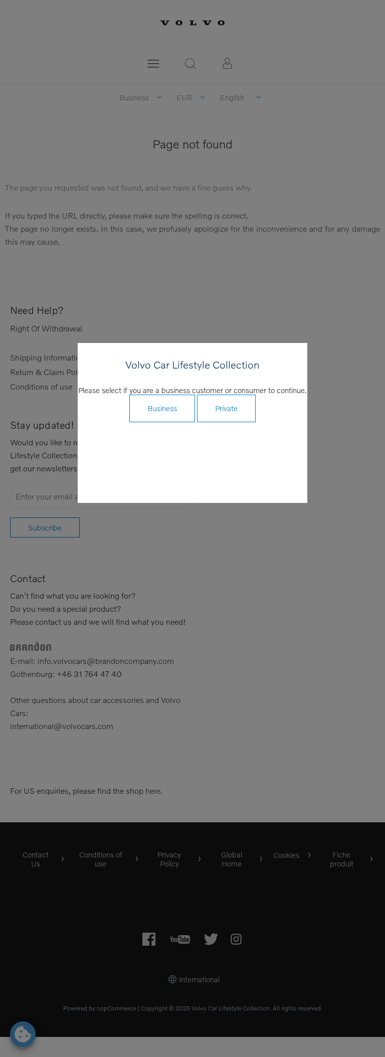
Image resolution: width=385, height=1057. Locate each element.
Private (226, 408)
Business (162, 408)
